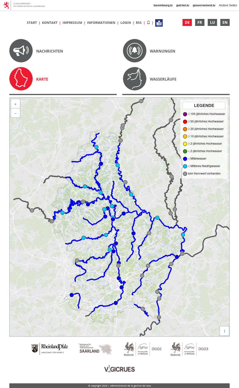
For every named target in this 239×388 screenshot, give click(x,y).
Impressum (73, 22)
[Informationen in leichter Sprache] (159, 22)
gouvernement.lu (204, 5)
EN (225, 22)
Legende (204, 105)
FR (199, 22)
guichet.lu (182, 5)
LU (212, 22)
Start (32, 22)
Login (126, 22)
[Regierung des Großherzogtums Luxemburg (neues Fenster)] (26, 5)
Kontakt (50, 22)
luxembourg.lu (163, 5)
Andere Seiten (228, 5)
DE (187, 22)
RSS (139, 22)
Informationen (101, 22)
